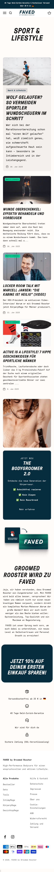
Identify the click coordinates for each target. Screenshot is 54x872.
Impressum (35, 788)
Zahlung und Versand (36, 825)
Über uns (35, 799)
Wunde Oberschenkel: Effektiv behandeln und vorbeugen (23, 213)
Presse (33, 794)
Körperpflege (9, 805)
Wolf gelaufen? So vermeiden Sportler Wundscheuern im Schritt (26, 108)
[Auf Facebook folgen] (5, 837)
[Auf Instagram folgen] (13, 837)
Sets (5, 789)
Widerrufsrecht (38, 818)
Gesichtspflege (11, 810)
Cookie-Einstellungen (38, 806)
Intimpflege (9, 799)
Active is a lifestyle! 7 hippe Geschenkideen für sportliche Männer (27, 356)
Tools (6, 794)
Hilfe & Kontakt (39, 778)
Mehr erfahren (27, 509)
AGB (32, 813)
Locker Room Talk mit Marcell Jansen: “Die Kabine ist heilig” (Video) (24, 290)
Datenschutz (36, 783)
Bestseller (9, 784)
